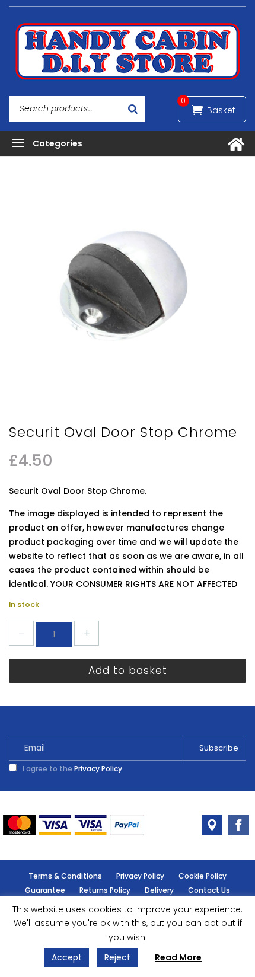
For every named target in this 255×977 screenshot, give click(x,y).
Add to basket (127, 670)
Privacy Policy (98, 769)
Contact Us (209, 890)
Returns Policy (104, 890)
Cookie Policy (203, 876)
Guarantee (45, 890)
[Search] (133, 109)
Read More (178, 957)
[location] (212, 825)
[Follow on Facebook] (238, 825)
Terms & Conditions (65, 876)
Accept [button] (67, 957)
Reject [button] (117, 957)
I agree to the (71, 769)
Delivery (159, 890)
